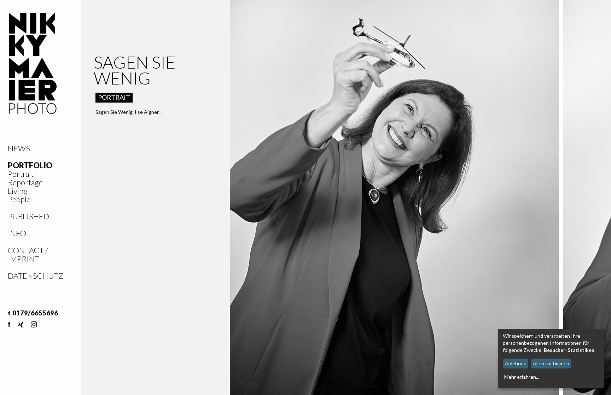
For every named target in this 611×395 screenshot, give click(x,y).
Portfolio (30, 165)
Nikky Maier (33, 63)
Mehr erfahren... (521, 377)
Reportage (25, 182)
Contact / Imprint (28, 254)
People (19, 199)
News (19, 148)
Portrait (21, 174)
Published (28, 216)
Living (18, 191)
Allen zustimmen (551, 363)
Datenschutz (35, 275)
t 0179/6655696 (33, 313)
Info (17, 233)
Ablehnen (515, 363)
